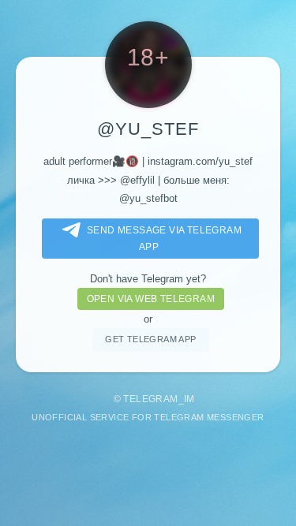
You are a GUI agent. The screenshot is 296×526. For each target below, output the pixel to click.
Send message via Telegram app (164, 238)
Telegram (150, 399)
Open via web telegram (151, 298)
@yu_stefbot (148, 198)
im (189, 399)
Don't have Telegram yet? (148, 279)
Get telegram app (150, 339)
